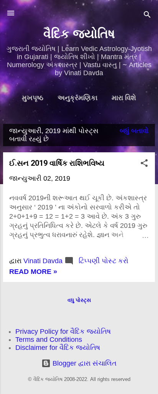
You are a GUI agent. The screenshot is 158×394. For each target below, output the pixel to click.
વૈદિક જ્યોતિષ (79, 34)
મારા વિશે (124, 98)
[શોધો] (147, 15)
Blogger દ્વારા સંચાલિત (84, 363)
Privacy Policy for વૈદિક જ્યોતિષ (63, 331)
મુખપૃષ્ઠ (32, 98)
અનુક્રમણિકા (77, 98)
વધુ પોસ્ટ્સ (79, 300)
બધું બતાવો (134, 131)
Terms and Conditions (48, 339)
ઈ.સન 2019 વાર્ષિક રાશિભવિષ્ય (56, 163)
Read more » (33, 271)
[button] (144, 164)
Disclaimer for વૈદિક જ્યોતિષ (57, 347)
